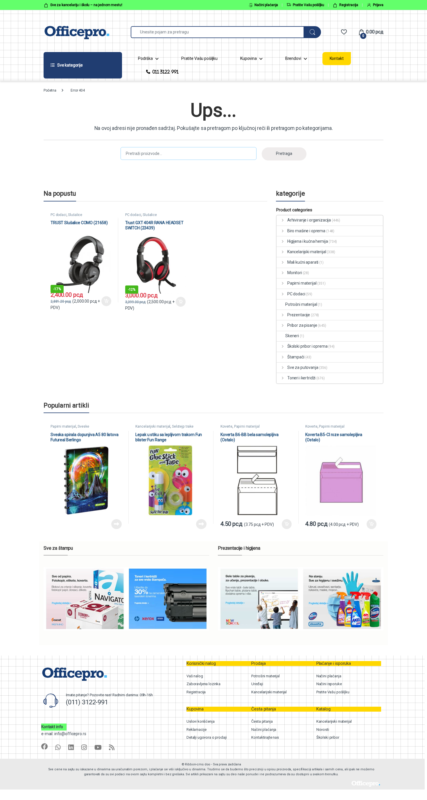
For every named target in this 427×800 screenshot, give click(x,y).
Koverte (226, 426)
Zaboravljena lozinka (203, 684)
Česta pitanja (261, 721)
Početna (50, 90)
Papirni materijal (301, 283)
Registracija (348, 5)
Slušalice (75, 215)
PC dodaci (59, 215)
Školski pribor (327, 737)
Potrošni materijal (301, 304)
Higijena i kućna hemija (307, 241)
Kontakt (337, 58)
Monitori (294, 272)
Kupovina (248, 58)
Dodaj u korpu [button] (106, 301)
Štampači (295, 357)
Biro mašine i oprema (306, 230)
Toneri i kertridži (301, 378)
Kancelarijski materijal (306, 251)
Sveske (83, 426)
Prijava (378, 5)
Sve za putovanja (302, 367)
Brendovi (293, 58)
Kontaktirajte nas (265, 737)
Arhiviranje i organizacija (309, 220)
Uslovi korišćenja (200, 721)
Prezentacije (298, 314)
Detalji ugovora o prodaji (206, 737)
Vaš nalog (194, 676)
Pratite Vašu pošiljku (308, 5)
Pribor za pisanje (302, 325)
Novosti (322, 729)
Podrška (145, 58)
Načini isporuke (329, 684)
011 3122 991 (165, 71)
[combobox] (217, 32)
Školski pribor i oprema (307, 346)
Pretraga (284, 153)
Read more (116, 524)
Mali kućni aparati (302, 262)
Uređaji (257, 684)
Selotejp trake (182, 426)
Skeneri (292, 335)
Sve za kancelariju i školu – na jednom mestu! (86, 5)
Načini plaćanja (266, 5)
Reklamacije (196, 729)
